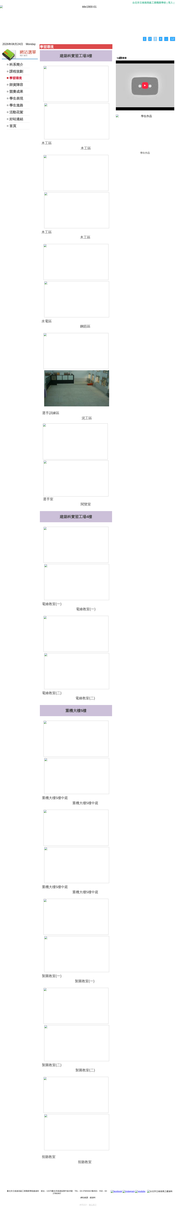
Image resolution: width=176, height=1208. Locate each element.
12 (172, 38)
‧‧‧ (166, 38)
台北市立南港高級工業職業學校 (149, 2)
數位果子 (93, 1205)
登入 (170, 2)
